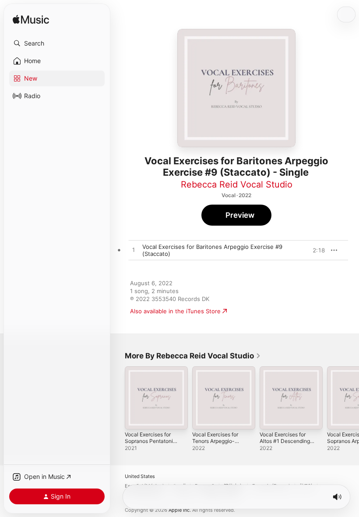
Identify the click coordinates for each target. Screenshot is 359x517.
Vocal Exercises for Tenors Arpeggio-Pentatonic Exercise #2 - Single (216, 444)
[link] (193, 356)
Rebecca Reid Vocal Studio (236, 184)
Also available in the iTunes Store (175, 311)
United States (140, 476)
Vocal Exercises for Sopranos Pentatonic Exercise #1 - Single (150, 441)
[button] (57, 43)
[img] (31, 20)
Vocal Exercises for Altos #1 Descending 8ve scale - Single (285, 441)
